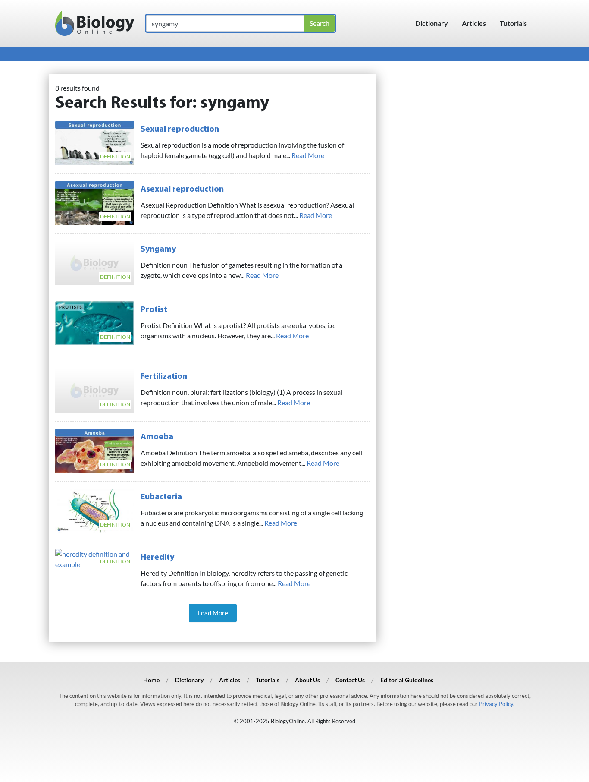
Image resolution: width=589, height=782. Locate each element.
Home (151, 680)
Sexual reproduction (180, 129)
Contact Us (350, 680)
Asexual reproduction (182, 189)
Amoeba (157, 437)
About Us (307, 680)
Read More (307, 155)
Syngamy (158, 249)
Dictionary (431, 23)
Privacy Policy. (496, 703)
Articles (474, 23)
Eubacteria (161, 497)
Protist (154, 310)
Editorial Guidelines (406, 680)
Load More (212, 613)
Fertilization (164, 376)
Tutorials (513, 23)
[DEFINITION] (94, 142)
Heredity (157, 557)
